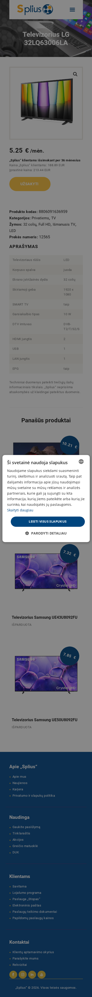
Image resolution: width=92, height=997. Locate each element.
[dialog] (46, 498)
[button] (46, 533)
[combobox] (81, 461)
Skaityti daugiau (20, 510)
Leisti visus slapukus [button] (47, 521)
